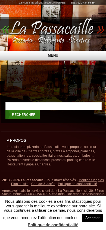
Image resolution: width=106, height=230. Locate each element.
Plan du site (20, 184)
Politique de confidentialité (77, 184)
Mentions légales (91, 180)
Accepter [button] (92, 218)
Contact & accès (43, 184)
